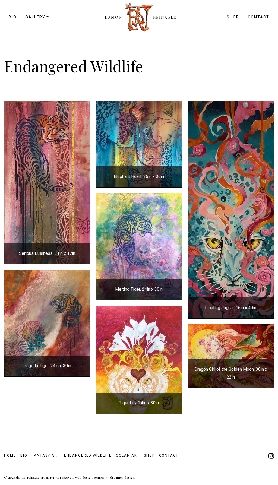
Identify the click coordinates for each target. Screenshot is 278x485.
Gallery (35, 17)
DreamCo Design (122, 477)
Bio (13, 17)
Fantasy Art (46, 455)
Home (10, 455)
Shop (233, 17)
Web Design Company (91, 477)
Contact (258, 17)
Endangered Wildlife (88, 455)
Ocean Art (128, 455)
